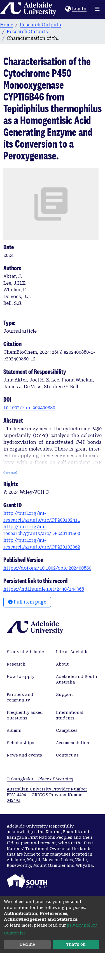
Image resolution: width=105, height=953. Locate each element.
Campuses (67, 730)
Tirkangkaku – (40, 779)
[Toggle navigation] (97, 9)
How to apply (20, 676)
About (62, 664)
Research (16, 664)
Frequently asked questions (25, 715)
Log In (79, 9)
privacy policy (81, 925)
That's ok (75, 944)
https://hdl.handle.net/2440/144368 (43, 589)
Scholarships (20, 743)
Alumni (14, 730)
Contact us (67, 755)
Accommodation (72, 743)
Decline (27, 944)
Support (64, 694)
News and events (24, 755)
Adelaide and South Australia (76, 679)
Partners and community (20, 697)
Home (6, 25)
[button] (67, 9)
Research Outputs (40, 25)
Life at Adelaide (72, 652)
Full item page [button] (29, 602)
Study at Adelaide (25, 652)
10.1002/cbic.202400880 (29, 407)
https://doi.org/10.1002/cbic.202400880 (47, 568)
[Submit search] (60, 9)
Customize (15, 933)
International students (69, 715)
